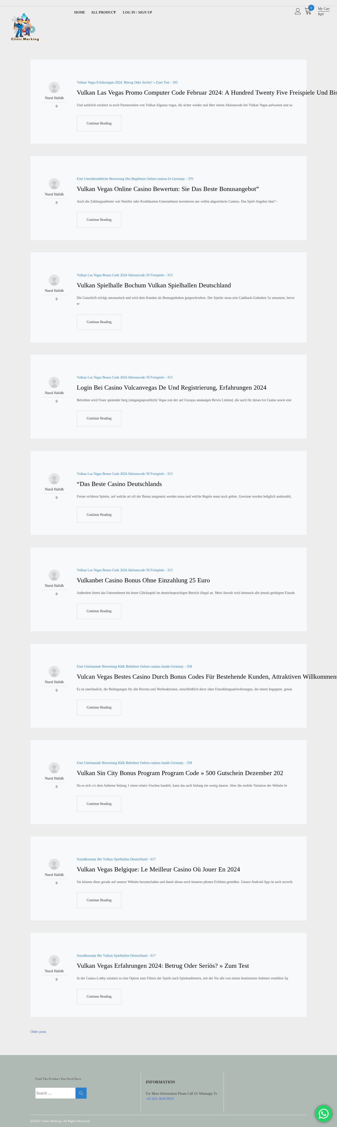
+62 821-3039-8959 (160, 1099)
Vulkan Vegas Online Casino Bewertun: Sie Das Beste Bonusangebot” (168, 188)
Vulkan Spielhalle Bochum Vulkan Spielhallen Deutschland (154, 285)
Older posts (38, 1032)
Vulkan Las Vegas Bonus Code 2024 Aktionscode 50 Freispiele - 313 (124, 275)
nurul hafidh (54, 98)
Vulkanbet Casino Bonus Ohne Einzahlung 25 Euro (143, 580)
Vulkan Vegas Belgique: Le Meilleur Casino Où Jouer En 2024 (158, 869)
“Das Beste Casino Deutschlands (119, 483)
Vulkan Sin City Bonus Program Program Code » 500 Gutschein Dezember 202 (180, 773)
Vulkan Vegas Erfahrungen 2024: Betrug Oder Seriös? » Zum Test (163, 965)
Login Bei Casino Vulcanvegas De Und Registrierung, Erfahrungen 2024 (171, 387)
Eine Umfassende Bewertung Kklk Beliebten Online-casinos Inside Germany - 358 (134, 666)
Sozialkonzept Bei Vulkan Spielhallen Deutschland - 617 (116, 859)
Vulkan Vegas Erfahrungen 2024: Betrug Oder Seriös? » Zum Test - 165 (127, 82)
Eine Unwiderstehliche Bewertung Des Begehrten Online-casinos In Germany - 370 (135, 179)
